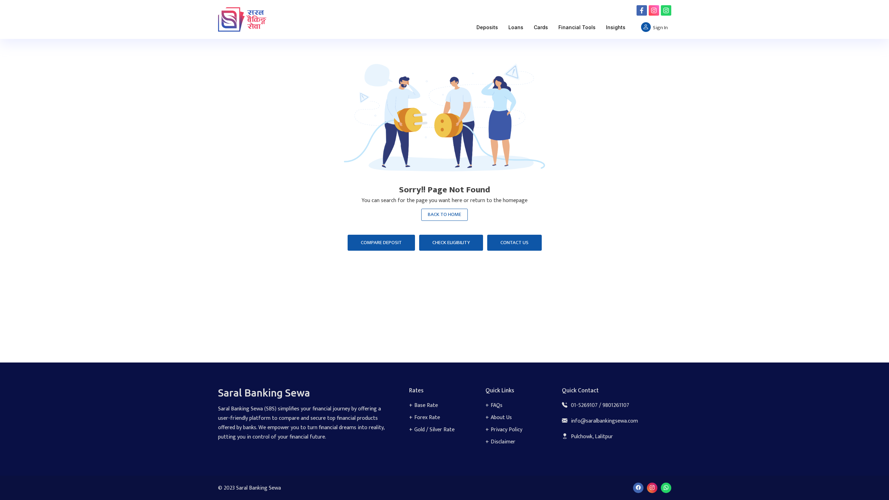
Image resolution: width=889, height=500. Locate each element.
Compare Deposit (381, 242)
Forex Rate (427, 417)
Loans (515, 27)
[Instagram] (654, 10)
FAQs (496, 405)
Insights (615, 27)
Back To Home (444, 214)
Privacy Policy (506, 429)
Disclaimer (503, 442)
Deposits (487, 27)
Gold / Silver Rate (434, 429)
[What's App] (666, 10)
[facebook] (642, 10)
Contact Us (514, 242)
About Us (501, 417)
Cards (541, 27)
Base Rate (426, 405)
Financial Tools (577, 27)
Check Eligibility (451, 242)
